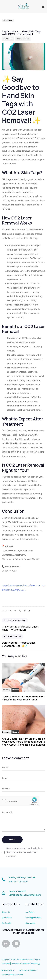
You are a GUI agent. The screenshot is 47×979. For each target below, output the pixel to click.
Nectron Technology (31, 963)
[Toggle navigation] (37, 6)
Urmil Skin (8, 39)
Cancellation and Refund (12, 974)
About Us (6, 912)
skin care (8, 20)
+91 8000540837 (18, 881)
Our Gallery (30, 912)
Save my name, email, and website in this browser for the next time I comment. (24, 852)
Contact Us (30, 923)
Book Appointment (33, 918)
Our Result (6, 923)
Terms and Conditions (28, 970)
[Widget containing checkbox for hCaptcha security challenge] (19, 801)
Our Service (7, 918)
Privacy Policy (8, 970)
